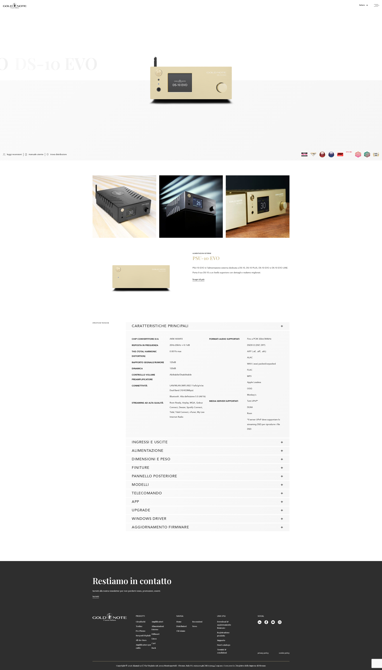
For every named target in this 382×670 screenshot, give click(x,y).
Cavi (153, 643)
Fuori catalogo (223, 645)
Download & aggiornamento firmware (224, 624)
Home (178, 621)
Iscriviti (96, 596)
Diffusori (155, 634)
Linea (154, 638)
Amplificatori (157, 621)
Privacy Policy (263, 653)
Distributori (181, 626)
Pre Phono (140, 631)
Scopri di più (198, 279)
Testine (139, 626)
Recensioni (197, 621)
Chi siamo (180, 631)
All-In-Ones (141, 640)
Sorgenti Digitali (143, 635)
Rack (154, 648)
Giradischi (140, 621)
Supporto (221, 640)
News (194, 626)
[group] (124, 206)
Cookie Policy (284, 653)
